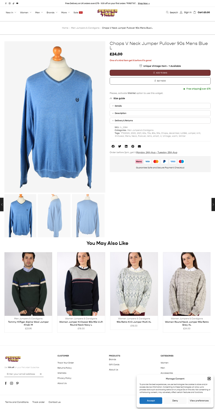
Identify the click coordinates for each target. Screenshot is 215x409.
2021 (139, 133)
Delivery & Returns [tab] (124, 120)
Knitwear (119, 136)
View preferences (199, 400)
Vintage (167, 136)
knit (198, 133)
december (174, 133)
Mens (127, 136)
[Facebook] (6, 3)
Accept (151, 400)
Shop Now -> (144, 3)
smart (156, 136)
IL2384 (183, 133)
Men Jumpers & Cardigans (85, 27)
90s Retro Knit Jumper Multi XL (134, 321)
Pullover (142, 136)
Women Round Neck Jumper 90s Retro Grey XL (187, 323)
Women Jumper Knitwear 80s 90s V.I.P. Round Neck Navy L (81, 323)
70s (149, 133)
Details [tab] (118, 106)
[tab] (160, 106)
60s (144, 133)
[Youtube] (17, 3)
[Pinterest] (17, 383)
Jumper (191, 133)
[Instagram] (10, 3)
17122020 (125, 133)
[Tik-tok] (13, 3)
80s (153, 133)
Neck (134, 136)
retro (149, 136)
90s (158, 133)
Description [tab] (120, 113)
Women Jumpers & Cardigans (81, 318)
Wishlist (132, 93)
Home (65, 27)
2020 (133, 133)
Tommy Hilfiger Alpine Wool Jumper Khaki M (28, 323)
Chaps (164, 133)
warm (175, 136)
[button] (209, 378)
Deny (175, 400)
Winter (182, 136)
